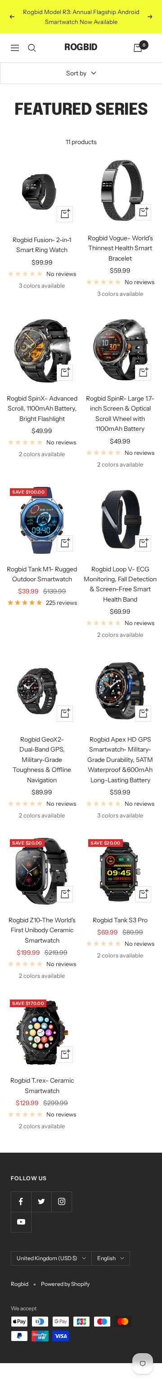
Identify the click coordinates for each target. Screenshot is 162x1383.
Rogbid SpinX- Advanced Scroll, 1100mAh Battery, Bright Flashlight (42, 408)
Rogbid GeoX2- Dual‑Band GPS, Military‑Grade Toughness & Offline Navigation (42, 759)
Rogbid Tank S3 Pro (120, 920)
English (106, 1258)
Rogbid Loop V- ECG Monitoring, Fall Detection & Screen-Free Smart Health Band (120, 584)
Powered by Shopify (65, 1283)
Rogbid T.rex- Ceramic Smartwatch (42, 1085)
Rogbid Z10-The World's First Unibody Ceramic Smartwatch (42, 930)
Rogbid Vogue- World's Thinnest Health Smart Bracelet (120, 248)
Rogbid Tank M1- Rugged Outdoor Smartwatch (42, 574)
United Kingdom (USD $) (47, 1258)
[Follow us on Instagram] (61, 1201)
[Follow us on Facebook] (21, 1201)
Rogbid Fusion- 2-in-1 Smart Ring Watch (42, 245)
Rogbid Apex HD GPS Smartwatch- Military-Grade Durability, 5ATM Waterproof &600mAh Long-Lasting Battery (120, 759)
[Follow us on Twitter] (41, 1201)
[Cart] (137, 48)
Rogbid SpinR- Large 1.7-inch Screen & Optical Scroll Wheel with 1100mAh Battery (120, 413)
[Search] (32, 48)
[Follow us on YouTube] (21, 1222)
